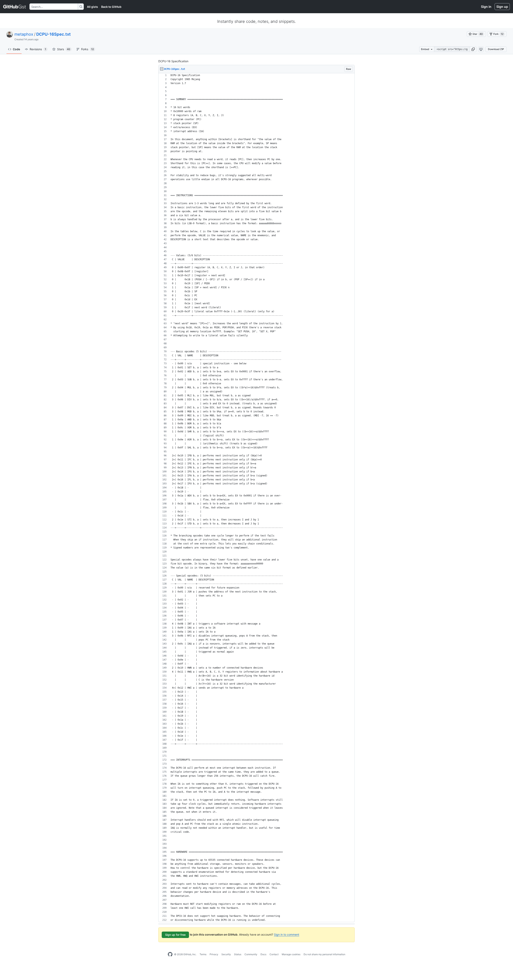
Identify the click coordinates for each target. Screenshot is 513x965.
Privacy (214, 954)
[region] (256, 497)
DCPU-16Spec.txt (53, 34)
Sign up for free (175, 934)
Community (250, 954)
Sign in (486, 7)
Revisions (38, 49)
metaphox (23, 34)
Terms (203, 954)
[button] (473, 49)
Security (226, 954)
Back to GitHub (111, 6)
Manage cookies (291, 954)
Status (237, 954)
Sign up (502, 7)
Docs (263, 954)
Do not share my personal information (324, 954)
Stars (63, 49)
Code (16, 49)
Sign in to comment (286, 934)
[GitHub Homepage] (170, 954)
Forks (87, 49)
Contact (274, 954)
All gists (92, 6)
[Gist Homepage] (14, 6)
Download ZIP (496, 49)
